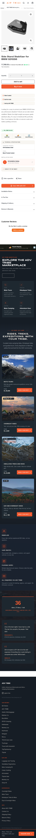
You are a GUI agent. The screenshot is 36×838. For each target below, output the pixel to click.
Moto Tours (5, 794)
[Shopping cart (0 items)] (32, 3)
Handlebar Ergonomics (9, 764)
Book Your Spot (23, 390)
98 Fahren (5, 706)
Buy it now (18, 86)
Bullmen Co (5, 715)
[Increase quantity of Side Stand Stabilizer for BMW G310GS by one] (32, 76)
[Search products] (24, 3)
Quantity (3, 76)
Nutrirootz (5, 730)
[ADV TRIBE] (13, 3)
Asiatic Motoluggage (8, 712)
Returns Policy (6, 817)
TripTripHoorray (6, 749)
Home (2, 8)
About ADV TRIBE (7, 808)
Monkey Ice (5, 727)
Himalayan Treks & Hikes (9, 797)
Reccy (4, 737)
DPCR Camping (6, 721)
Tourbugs (5, 743)
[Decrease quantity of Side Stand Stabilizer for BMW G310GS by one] (10, 76)
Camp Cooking (6, 770)
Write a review (18, 230)
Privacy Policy (6, 820)
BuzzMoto (5, 718)
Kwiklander (5, 724)
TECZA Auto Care (7, 740)
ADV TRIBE (5, 709)
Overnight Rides (7, 791)
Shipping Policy (6, 814)
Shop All (4, 782)
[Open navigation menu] (3, 3)
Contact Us (5, 811)
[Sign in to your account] (28, 3)
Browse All (8, 275)
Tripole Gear (5, 776)
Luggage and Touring (8, 761)
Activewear (5, 773)
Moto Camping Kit (7, 767)
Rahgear (4, 734)
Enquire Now (25, 833)
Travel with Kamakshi (8, 746)
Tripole (4, 752)
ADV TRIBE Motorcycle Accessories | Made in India (14, 7)
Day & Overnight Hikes (9, 800)
